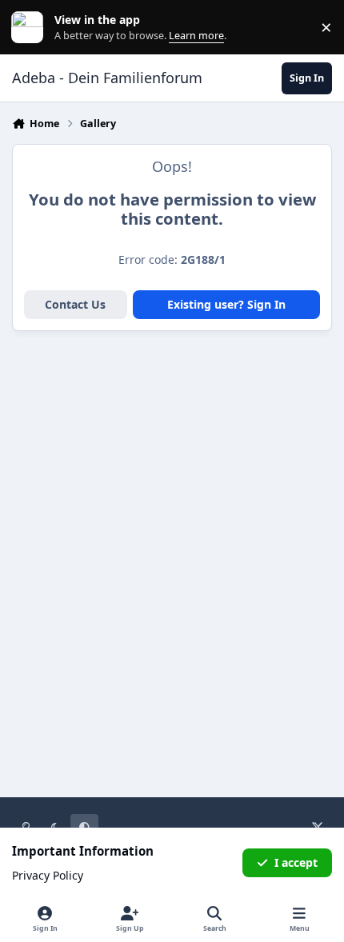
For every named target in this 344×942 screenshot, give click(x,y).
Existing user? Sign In (226, 304)
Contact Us (75, 304)
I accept (296, 862)
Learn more (31, 27)
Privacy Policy (47, 875)
